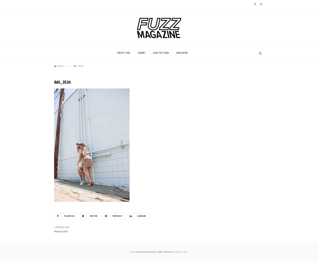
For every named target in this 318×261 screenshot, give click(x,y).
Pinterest (118, 216)
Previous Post (61, 231)
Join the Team (161, 53)
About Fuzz (123, 53)
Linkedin (141, 216)
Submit (142, 53)
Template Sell (181, 252)
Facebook (69, 216)
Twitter (94, 216)
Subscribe (182, 53)
